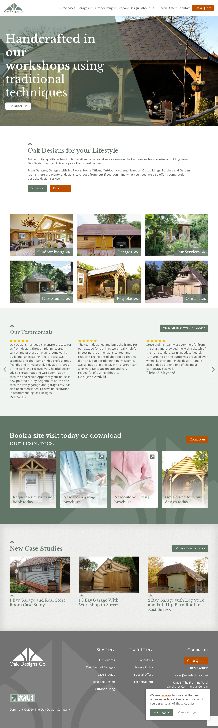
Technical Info (143, 682)
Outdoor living (103, 8)
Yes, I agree (161, 712)
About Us (147, 8)
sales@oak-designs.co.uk (191, 675)
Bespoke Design (128, 8)
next (213, 369)
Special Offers (168, 8)
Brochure (60, 188)
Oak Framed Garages (100, 667)
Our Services (66, 8)
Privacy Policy (143, 667)
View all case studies (190, 548)
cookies (166, 695)
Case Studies (106, 674)
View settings (187, 712)
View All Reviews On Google (184, 328)
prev (5, 369)
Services (37, 188)
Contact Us (18, 106)
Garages (83, 8)
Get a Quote (203, 8)
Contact (185, 8)
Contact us (197, 439)
